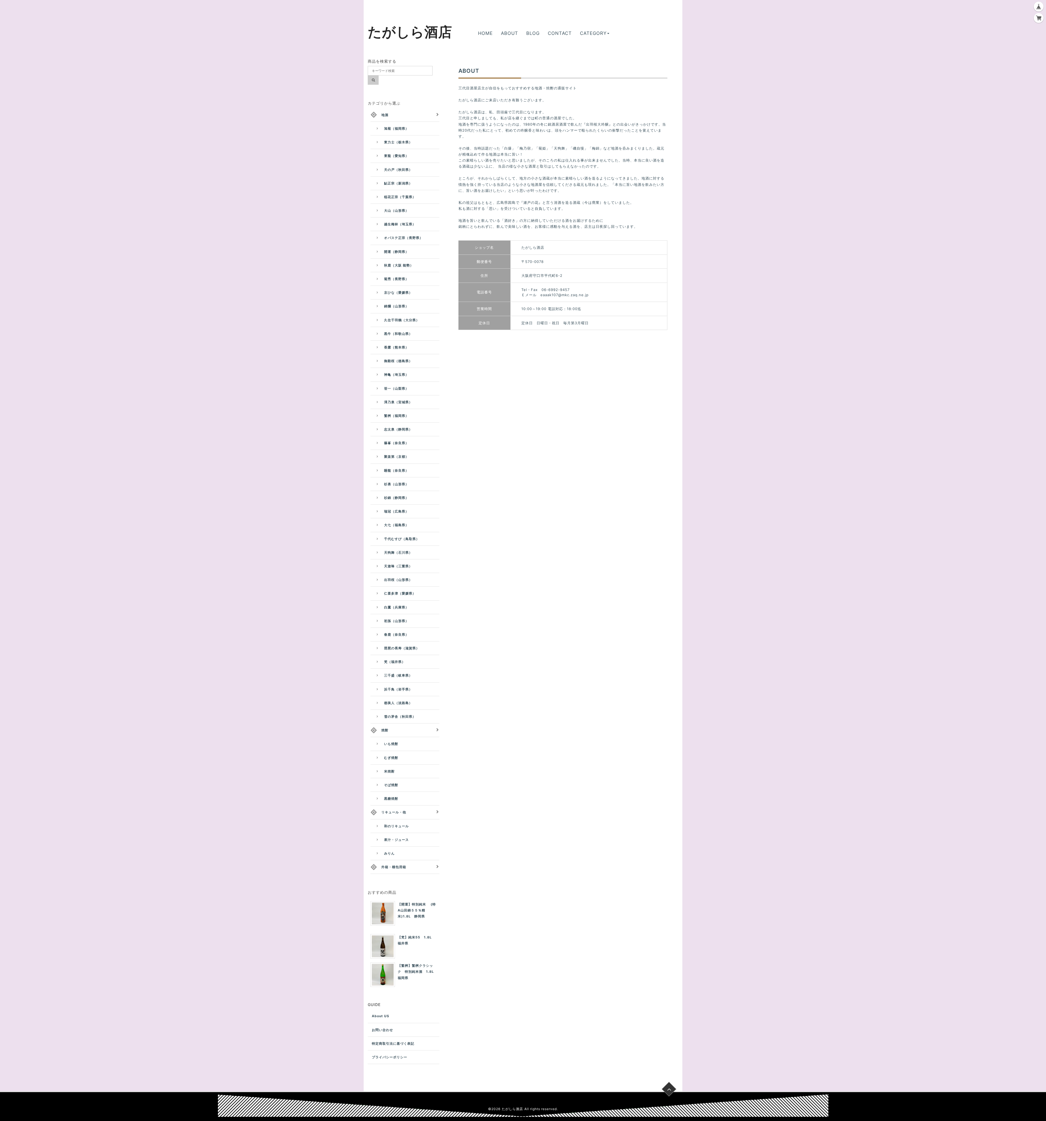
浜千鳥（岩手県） (398, 689)
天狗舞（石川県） (398, 552)
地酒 (384, 115)
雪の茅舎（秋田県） (400, 716)
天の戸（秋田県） (398, 170)
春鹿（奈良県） (396, 634)
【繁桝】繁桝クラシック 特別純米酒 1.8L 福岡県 (417, 972)
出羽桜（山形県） (398, 580)
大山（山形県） (396, 210)
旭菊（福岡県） (396, 128)
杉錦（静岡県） (396, 498)
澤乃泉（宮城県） (398, 402)
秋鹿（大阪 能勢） (398, 265)
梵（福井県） (394, 662)
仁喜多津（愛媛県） (400, 593)
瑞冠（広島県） (396, 511)
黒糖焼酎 (391, 798)
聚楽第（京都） (396, 457)
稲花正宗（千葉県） (400, 197)
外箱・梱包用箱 (393, 867)
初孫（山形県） (396, 621)
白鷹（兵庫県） (396, 607)
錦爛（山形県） (396, 306)
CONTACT (560, 33)
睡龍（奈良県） (396, 470)
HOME (485, 33)
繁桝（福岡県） (396, 416)
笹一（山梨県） (396, 388)
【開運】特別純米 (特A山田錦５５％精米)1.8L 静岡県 (417, 910)
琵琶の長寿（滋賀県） (401, 648)
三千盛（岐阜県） (398, 675)
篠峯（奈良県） (396, 443)
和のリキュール (396, 826)
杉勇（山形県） (396, 484)
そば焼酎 (391, 785)
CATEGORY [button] (593, 33)
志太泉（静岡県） (398, 429)
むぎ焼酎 (391, 758)
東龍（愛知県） (396, 156)
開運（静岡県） (396, 252)
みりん (389, 853)
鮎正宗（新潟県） (398, 183)
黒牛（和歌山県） (398, 334)
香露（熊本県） (396, 347)
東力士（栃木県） (398, 142)
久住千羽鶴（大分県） (401, 320)
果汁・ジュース (396, 840)
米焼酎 (389, 771)
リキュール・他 (393, 812)
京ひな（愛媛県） (398, 292)
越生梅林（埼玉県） (400, 224)
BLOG (533, 33)
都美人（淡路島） (398, 703)
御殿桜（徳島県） (398, 361)
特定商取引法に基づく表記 (393, 1043)
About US (380, 1016)
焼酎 (384, 730)
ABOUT (509, 33)
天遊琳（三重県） (398, 566)
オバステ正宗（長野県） (403, 238)
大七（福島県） (396, 525)
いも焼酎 (391, 744)
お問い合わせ (382, 1030)
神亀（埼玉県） (396, 374)
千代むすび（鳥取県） (401, 539)
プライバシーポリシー (389, 1057)
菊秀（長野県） (396, 279)
